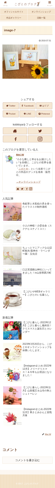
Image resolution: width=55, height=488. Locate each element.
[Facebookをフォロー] (15, 138)
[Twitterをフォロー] (40, 130)
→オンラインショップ (28, 181)
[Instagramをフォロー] (40, 138)
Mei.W (20, 154)
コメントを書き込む (27, 460)
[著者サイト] (15, 130)
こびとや (23, 168)
